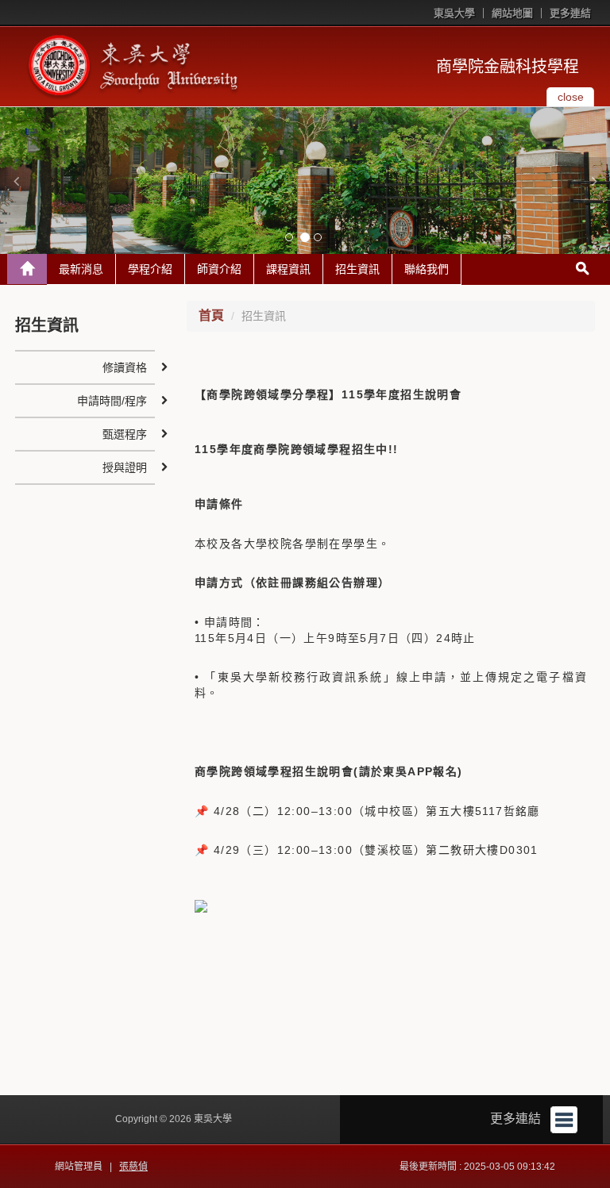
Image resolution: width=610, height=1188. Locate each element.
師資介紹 (219, 269)
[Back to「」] (27, 269)
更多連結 (570, 13)
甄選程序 (124, 434)
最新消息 (81, 269)
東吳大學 (454, 13)
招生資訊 (357, 269)
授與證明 (124, 467)
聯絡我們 (426, 269)
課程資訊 (288, 269)
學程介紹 (150, 269)
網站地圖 (512, 13)
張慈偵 (133, 1166)
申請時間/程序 (112, 400)
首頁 (211, 315)
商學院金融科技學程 (507, 66)
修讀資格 (124, 367)
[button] (16, 181)
